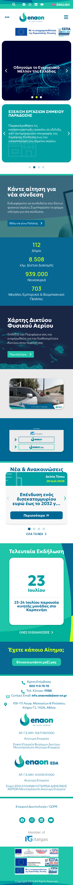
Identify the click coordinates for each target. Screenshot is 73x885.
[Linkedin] (36, 4)
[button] (13, 4)
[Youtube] (42, 4)
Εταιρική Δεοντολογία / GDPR (36, 806)
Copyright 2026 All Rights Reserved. (36, 881)
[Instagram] (30, 4)
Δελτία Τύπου (55, 476)
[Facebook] (24, 4)
